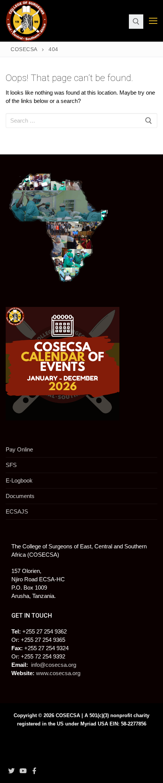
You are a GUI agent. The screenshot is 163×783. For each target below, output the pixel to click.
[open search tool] (136, 21)
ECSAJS (17, 511)
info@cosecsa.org (53, 665)
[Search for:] (81, 120)
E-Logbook (19, 480)
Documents (20, 496)
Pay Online (19, 449)
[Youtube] (23, 770)
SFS (11, 465)
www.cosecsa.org (58, 673)
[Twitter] (11, 770)
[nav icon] (153, 21)
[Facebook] (34, 770)
